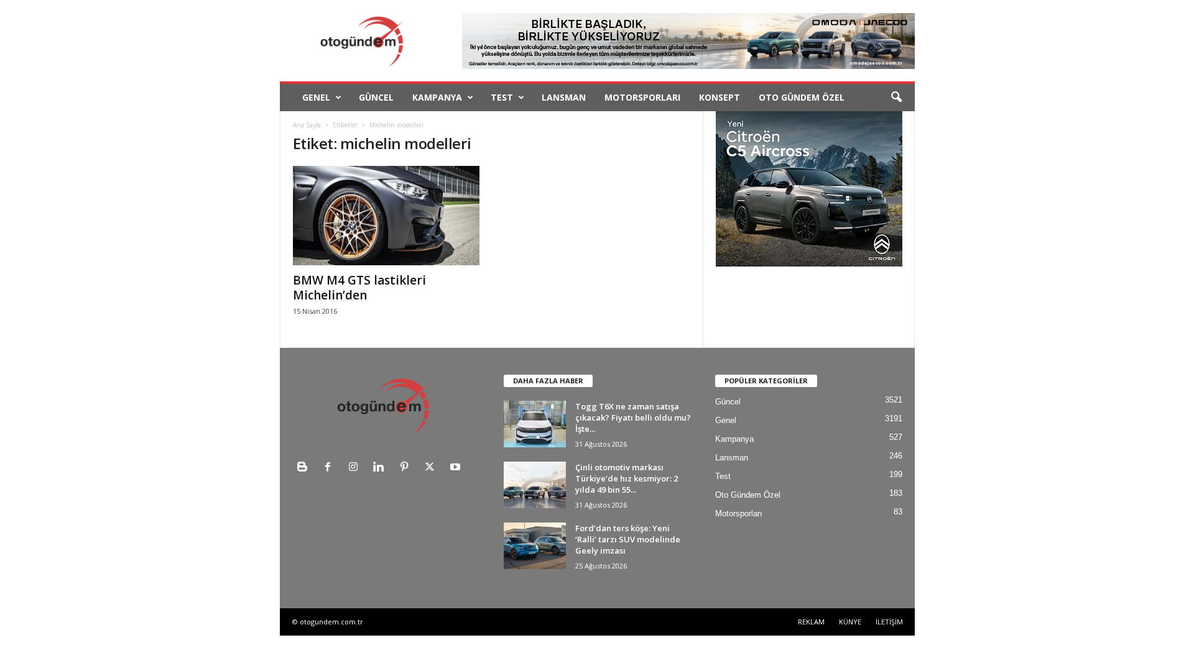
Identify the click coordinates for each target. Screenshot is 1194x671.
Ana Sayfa (307, 125)
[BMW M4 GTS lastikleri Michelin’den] (386, 215)
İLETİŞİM (889, 621)
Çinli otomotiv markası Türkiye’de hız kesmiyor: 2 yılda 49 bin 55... (626, 478)
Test (502, 97)
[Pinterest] (407, 468)
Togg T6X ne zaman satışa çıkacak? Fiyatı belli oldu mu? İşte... (633, 417)
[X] (432, 468)
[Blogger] (305, 468)
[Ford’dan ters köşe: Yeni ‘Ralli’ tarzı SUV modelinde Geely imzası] (535, 546)
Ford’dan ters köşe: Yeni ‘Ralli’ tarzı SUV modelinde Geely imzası (627, 539)
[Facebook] (330, 468)
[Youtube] (456, 468)
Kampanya (437, 97)
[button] (896, 97)
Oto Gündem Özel (802, 97)
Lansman (564, 97)
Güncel (376, 97)
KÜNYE (850, 621)
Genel (316, 97)
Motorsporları (642, 97)
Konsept (719, 97)
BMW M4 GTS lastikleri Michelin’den (359, 287)
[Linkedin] (381, 468)
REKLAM (811, 621)
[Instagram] (356, 468)
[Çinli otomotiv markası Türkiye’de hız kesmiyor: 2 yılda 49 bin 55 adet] (535, 485)
